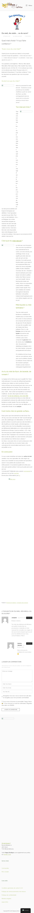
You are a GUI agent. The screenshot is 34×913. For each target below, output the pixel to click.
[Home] (12, 5)
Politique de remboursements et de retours (14, 891)
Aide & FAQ (5, 902)
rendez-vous (7, 854)
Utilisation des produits (22, 602)
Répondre (29, 617)
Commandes (5, 868)
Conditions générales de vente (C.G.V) (12, 888)
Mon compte (5, 871)
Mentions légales (6, 898)
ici (19, 475)
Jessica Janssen (18, 36)
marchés (16, 473)
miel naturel (16, 241)
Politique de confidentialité (9, 895)
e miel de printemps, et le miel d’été (18, 396)
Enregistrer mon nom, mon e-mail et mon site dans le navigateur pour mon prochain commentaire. (17, 696)
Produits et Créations (11, 602)
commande (27, 471)
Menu (30, 5)
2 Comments (28, 36)
